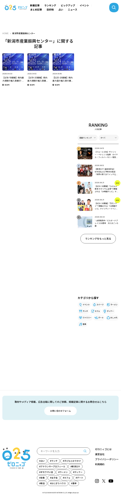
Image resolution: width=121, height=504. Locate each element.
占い (60, 9)
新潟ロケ (76, 466)
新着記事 (35, 5)
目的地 (50, 9)
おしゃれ (113, 318)
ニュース (72, 9)
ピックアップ (68, 5)
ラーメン (113, 304)
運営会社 (99, 454)
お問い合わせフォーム (60, 411)
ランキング (50, 5)
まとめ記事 (36, 9)
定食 (43, 477)
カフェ (97, 311)
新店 (43, 483)
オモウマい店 (47, 472)
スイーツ (100, 304)
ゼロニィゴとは (103, 449)
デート (101, 318)
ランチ (85, 311)
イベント (84, 5)
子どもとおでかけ (72, 461)
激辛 (74, 483)
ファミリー (87, 318)
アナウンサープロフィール (53, 466)
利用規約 (99, 464)
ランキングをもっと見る (98, 238)
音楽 (84, 324)
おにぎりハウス (58, 483)
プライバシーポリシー (107, 459)
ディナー (110, 311)
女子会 (54, 477)
